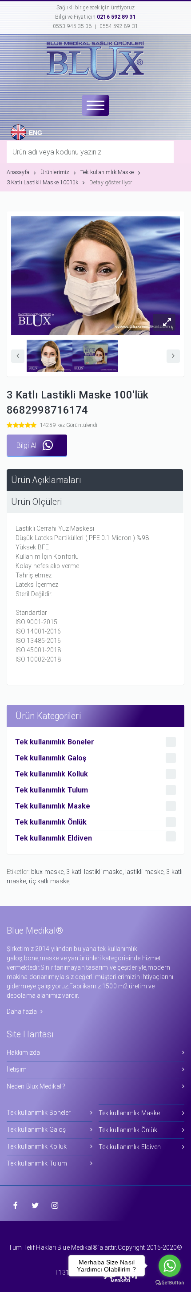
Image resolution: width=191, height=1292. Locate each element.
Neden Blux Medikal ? (36, 1086)
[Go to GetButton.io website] (169, 1283)
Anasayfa (18, 172)
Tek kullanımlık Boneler (39, 1112)
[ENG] (16, 124)
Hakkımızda (23, 1052)
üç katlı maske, (50, 881)
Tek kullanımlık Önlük (128, 1130)
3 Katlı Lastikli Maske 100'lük (42, 182)
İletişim (17, 1069)
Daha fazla (22, 1011)
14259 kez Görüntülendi (68, 425)
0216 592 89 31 (116, 17)
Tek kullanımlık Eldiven (130, 1146)
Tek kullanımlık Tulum (37, 1163)
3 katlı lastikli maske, (95, 871)
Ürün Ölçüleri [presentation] (36, 502)
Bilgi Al (27, 445)
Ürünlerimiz (54, 172)
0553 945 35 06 (72, 26)
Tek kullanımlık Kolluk (37, 1146)
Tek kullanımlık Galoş (36, 1129)
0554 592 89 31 (118, 26)
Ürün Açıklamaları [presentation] (46, 480)
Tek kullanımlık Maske (107, 172)
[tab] (95, 480)
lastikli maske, (146, 871)
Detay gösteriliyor (110, 182)
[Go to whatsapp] (170, 1266)
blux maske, (48, 871)
